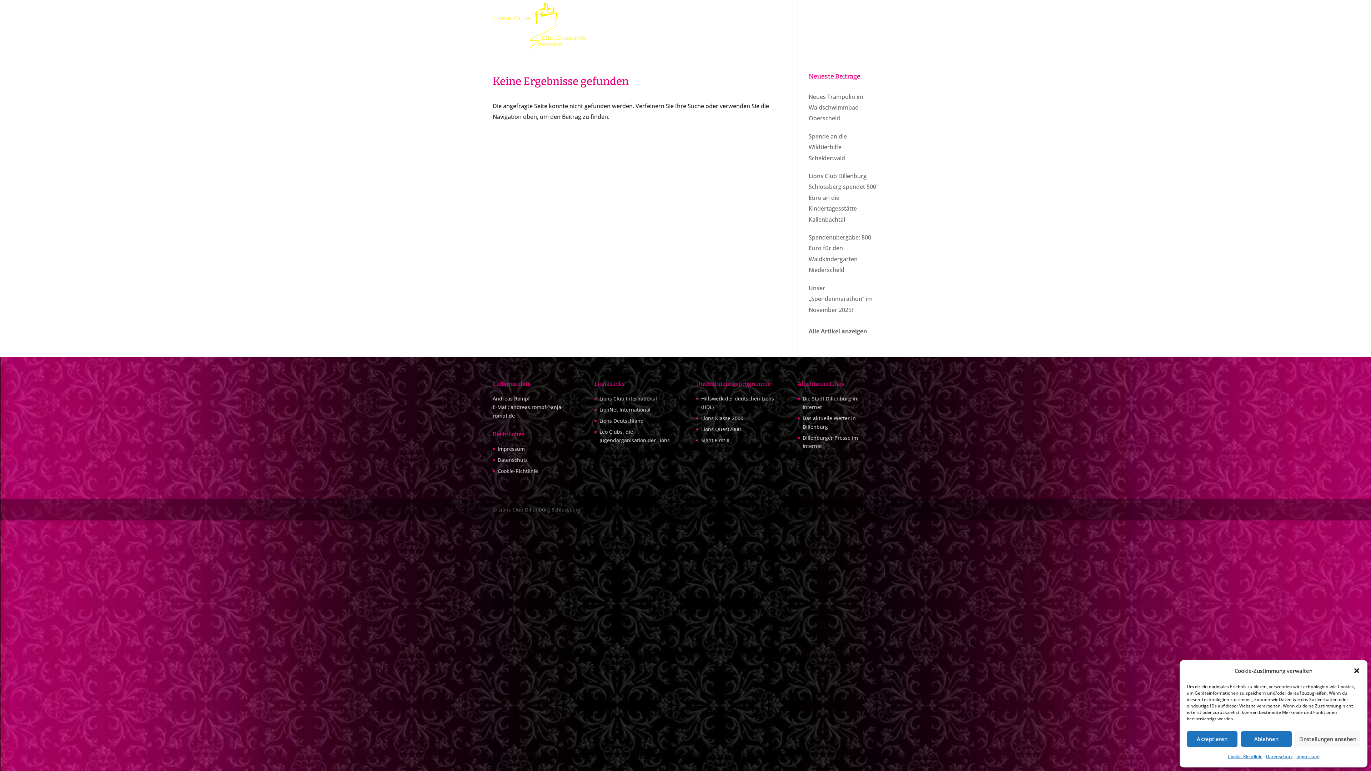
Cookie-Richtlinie (1245, 757)
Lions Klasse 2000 (722, 418)
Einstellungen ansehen (1327, 738)
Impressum (1308, 757)
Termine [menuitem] (780, 26)
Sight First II (715, 440)
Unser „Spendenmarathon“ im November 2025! (841, 299)
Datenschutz (1279, 757)
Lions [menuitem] (748, 26)
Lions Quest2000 (721, 429)
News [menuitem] (844, 26)
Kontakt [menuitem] (869, 26)
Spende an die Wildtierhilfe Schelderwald (828, 147)
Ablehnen (1266, 738)
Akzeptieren (1212, 738)
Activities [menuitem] (817, 26)
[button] (1356, 670)
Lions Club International (628, 398)
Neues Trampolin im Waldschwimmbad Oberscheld (836, 107)
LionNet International (625, 409)
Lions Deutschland (621, 420)
